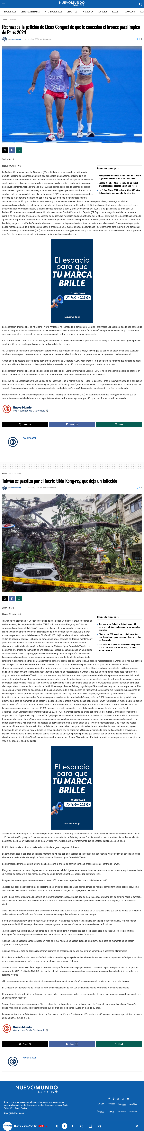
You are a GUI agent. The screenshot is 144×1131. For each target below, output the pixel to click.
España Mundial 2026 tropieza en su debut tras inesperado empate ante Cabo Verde (118, 184)
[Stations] (99, 1126)
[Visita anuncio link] (72, 281)
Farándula (87, 11)
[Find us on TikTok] (113, 1098)
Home (4, 19)
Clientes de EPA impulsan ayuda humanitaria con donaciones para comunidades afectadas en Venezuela (120, 637)
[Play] (64, 1126)
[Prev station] (73, 1126)
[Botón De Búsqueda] (140, 4)
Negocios (102, 11)
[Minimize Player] (137, 1126)
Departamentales (30, 11)
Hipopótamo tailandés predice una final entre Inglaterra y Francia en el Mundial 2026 (120, 177)
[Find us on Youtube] (128, 1098)
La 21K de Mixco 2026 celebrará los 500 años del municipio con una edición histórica (119, 191)
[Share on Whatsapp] (19, 150)
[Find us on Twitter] (123, 1098)
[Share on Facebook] (12, 150)
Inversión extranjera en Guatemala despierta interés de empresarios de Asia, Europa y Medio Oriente (119, 647)
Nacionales (10, 11)
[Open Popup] (90, 1126)
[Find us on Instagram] (118, 1098)
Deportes (72, 11)
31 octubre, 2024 (32, 39)
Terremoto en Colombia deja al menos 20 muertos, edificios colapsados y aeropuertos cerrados (119, 626)
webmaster (16, 39)
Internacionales (53, 11)
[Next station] (56, 1126)
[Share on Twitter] (5, 150)
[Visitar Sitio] (71, 4)
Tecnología (129, 11)
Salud (115, 11)
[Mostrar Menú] (3, 4)
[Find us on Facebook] (109, 1098)
